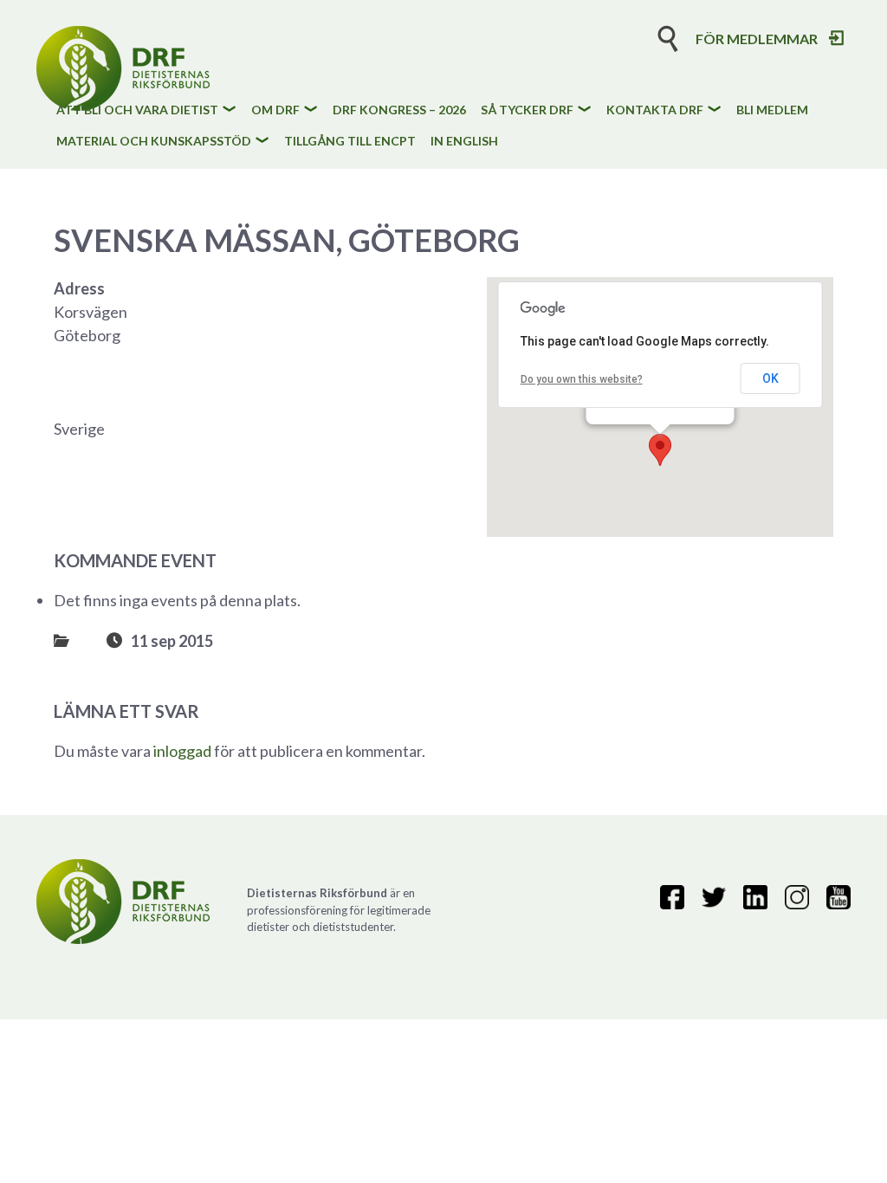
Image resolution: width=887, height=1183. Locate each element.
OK (770, 378)
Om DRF (275, 110)
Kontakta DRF (654, 110)
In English (464, 141)
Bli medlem (772, 110)
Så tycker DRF (527, 110)
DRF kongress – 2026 (399, 110)
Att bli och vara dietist (137, 110)
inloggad (182, 750)
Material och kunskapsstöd (153, 141)
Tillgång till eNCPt (350, 141)
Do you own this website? (582, 379)
